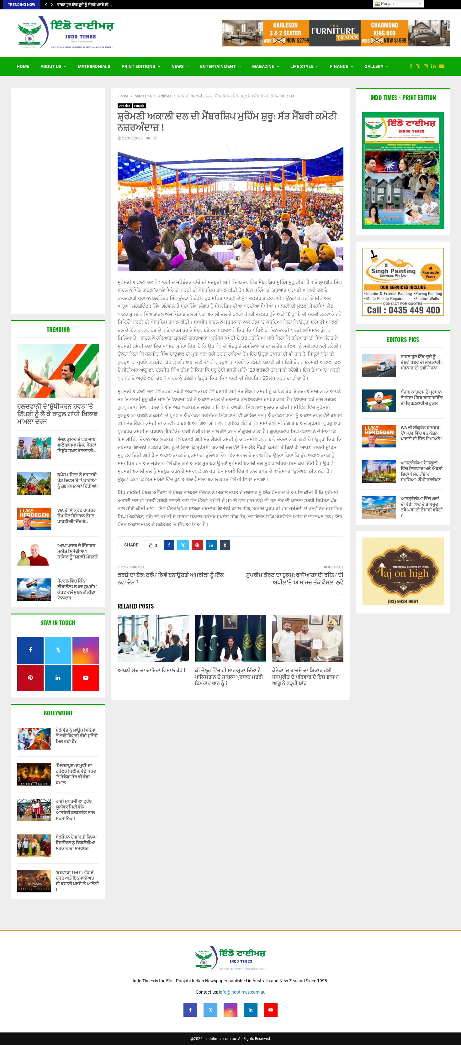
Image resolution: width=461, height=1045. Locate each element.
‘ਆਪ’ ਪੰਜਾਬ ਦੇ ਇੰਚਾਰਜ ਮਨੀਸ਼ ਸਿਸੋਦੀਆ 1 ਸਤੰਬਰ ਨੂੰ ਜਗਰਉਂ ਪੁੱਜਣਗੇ (77, 551)
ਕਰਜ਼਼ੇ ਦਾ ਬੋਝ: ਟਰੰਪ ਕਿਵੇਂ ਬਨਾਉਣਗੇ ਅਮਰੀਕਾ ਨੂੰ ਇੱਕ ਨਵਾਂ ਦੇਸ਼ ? (171, 579)
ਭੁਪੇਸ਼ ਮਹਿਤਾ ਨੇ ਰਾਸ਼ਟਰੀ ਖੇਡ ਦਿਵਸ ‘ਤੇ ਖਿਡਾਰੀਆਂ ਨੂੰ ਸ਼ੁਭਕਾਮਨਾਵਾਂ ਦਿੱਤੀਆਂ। (77, 480)
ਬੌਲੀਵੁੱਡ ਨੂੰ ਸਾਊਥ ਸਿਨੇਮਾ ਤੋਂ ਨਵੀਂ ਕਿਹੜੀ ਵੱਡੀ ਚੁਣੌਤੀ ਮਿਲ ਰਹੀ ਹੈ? (77, 736)
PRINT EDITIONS (138, 66)
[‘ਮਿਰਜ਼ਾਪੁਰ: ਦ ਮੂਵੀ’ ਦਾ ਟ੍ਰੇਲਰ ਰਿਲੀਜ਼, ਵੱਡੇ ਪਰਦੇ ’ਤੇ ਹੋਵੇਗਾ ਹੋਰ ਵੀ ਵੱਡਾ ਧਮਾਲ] (34, 774)
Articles (124, 105)
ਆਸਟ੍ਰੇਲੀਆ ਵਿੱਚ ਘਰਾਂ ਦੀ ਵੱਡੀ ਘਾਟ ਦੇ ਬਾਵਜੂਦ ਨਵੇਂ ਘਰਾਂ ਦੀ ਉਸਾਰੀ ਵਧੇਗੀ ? (422, 507)
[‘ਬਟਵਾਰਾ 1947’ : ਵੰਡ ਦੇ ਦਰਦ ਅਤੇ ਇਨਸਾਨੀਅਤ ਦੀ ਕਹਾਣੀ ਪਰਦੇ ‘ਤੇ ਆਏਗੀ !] (34, 881)
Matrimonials (94, 66)
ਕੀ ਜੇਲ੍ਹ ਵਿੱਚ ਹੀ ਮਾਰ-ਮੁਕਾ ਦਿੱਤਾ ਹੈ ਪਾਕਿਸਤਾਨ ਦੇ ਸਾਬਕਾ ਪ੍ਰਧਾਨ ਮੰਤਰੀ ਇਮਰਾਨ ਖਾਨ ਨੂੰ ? (229, 677)
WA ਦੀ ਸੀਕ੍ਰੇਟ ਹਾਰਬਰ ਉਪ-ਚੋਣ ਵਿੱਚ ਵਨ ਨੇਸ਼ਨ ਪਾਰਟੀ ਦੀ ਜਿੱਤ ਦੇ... (76, 516)
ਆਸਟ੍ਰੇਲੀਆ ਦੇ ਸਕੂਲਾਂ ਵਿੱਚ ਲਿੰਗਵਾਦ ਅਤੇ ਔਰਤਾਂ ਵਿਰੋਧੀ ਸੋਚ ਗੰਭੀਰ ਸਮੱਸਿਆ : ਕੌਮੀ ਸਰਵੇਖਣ (421, 471)
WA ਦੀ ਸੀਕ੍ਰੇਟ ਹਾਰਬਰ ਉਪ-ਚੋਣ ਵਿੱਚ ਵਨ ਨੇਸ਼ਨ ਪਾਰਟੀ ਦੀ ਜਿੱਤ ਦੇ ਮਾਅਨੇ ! (421, 433)
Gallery (374, 66)
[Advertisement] (58, 202)
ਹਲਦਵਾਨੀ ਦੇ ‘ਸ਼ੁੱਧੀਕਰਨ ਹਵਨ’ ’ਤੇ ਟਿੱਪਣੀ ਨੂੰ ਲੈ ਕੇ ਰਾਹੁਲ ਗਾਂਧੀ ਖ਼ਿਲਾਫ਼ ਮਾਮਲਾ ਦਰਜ (57, 414)
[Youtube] (443, 66)
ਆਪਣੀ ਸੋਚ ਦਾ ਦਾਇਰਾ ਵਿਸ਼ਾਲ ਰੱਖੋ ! (151, 670)
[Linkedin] (435, 66)
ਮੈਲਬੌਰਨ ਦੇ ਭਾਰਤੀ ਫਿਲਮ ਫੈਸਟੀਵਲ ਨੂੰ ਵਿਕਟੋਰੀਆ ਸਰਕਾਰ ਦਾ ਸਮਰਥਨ (76, 842)
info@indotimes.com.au (242, 992)
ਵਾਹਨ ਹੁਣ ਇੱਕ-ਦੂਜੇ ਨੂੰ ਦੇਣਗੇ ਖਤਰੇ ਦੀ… (84, 5)
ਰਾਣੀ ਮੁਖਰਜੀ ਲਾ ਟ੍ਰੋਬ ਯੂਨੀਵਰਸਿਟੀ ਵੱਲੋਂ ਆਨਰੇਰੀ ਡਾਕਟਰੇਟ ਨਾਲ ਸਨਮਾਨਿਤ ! (75, 810)
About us (50, 66)
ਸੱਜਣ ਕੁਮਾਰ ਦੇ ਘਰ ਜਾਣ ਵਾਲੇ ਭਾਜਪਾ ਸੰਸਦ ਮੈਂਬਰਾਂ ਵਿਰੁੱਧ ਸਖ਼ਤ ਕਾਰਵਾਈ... (76, 445)
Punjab (139, 105)
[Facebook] (413, 66)
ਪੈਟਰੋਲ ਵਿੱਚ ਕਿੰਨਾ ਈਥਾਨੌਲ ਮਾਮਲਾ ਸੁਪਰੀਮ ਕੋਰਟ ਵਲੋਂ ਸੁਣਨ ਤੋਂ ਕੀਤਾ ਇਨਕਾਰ (77, 589)
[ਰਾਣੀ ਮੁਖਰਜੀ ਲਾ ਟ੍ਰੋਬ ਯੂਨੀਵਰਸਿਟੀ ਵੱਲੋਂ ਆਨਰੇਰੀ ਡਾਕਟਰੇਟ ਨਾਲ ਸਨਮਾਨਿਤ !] (34, 810)
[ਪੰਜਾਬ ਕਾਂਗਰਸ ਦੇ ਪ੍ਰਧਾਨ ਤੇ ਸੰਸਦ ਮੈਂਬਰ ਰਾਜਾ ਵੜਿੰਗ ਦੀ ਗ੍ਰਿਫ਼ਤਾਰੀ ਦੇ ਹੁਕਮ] (379, 400)
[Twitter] (420, 66)
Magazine (263, 66)
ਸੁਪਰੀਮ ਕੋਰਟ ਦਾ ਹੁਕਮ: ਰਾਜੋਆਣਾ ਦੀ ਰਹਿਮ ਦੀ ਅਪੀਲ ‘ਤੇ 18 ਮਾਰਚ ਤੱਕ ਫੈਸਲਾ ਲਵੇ (294, 579)
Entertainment (218, 66)
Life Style (302, 66)
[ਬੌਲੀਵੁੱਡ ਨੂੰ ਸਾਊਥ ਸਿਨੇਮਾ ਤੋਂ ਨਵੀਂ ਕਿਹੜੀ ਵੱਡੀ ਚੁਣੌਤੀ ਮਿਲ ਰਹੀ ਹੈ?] (34, 739)
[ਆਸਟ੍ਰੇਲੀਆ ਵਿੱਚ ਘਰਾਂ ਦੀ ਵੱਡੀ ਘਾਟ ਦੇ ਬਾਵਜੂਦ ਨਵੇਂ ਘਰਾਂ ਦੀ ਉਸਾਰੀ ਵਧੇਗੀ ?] (379, 507)
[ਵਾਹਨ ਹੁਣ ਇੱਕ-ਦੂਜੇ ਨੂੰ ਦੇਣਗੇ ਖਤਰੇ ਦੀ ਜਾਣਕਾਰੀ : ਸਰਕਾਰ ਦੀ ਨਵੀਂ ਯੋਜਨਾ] (379, 365)
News (178, 66)
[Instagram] (427, 66)
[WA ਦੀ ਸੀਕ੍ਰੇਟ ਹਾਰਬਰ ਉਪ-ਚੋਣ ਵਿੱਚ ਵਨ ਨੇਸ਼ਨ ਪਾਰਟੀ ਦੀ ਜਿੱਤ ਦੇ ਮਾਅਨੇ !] (34, 519)
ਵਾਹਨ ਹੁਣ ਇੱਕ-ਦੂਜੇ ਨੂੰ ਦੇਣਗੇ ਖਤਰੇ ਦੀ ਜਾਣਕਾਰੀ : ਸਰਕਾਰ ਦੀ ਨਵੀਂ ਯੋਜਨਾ (421, 362)
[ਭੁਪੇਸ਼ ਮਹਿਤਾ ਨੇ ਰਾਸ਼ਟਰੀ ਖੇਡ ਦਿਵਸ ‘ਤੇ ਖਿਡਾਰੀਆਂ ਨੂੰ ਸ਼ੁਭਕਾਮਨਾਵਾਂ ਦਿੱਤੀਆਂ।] (34, 483)
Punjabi (387, 3)
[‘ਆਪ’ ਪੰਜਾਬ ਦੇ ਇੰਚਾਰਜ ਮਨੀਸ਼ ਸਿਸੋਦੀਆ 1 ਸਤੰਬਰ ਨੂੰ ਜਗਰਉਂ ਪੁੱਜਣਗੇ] (34, 554)
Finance (339, 66)
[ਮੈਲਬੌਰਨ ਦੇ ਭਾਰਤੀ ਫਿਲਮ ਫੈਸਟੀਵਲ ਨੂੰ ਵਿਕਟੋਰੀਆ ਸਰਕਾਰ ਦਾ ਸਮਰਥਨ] (34, 845)
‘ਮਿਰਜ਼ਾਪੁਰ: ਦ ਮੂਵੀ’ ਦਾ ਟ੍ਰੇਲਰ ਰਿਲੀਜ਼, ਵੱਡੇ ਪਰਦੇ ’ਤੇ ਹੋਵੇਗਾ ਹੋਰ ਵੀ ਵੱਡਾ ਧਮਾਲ (76, 774)
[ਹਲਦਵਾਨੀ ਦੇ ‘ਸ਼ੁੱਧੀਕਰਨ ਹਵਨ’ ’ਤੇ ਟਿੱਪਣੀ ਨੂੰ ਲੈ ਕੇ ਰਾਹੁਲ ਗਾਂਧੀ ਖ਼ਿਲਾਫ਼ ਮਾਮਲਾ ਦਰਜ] (58, 371)
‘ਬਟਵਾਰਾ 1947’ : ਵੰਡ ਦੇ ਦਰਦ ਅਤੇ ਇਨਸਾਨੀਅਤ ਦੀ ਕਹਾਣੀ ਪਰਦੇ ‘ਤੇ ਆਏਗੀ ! (77, 881)
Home (23, 66)
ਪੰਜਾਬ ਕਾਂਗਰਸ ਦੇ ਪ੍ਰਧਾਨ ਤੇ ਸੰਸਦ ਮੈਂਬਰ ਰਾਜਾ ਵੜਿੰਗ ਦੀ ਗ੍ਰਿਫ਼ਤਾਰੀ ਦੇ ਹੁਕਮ (422, 398)
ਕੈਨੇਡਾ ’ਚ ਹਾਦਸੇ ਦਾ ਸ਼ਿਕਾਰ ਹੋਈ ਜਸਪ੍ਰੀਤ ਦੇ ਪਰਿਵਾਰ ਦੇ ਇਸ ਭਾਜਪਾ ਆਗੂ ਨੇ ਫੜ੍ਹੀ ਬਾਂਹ (305, 677)
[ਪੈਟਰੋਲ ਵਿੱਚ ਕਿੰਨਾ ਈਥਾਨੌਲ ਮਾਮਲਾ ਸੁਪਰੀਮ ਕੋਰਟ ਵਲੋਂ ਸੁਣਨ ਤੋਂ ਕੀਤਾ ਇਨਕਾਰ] (34, 589)
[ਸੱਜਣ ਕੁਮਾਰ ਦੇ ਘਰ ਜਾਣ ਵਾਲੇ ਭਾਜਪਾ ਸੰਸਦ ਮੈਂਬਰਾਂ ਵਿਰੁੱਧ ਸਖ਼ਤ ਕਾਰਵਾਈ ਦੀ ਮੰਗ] (34, 448)
